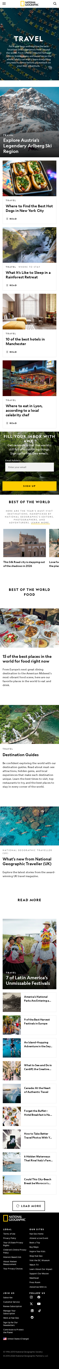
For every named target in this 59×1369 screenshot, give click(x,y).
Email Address (13, 460)
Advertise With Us (38, 1287)
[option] (24, 550)
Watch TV (34, 1264)
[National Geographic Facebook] (38, 1297)
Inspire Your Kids (37, 1251)
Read (13, 218)
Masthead (34, 1278)
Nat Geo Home (36, 1233)
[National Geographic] (30, 3)
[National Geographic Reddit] (32, 1317)
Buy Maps (34, 1247)
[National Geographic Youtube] (38, 1303)
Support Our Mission (39, 1273)
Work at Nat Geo (11, 1318)
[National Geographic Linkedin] (32, 1310)
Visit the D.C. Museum (40, 1260)
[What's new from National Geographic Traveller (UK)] (29, 845)
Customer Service (11, 1302)
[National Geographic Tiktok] (39, 1310)
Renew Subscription (12, 1306)
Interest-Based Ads (12, 1257)
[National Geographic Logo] (14, 1220)
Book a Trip (35, 1242)
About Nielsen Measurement (10, 1262)
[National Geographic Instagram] (31, 1297)
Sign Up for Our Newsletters (10, 1323)
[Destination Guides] (29, 749)
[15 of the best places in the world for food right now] (29, 650)
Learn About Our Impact (41, 1269)
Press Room (35, 1282)
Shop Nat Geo (36, 1256)
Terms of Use (9, 1233)
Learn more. (40, 522)
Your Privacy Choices (13, 1268)
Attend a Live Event (39, 1238)
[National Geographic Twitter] (31, 1303)
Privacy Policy (9, 1238)
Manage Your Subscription (9, 1312)
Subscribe (7, 1297)
